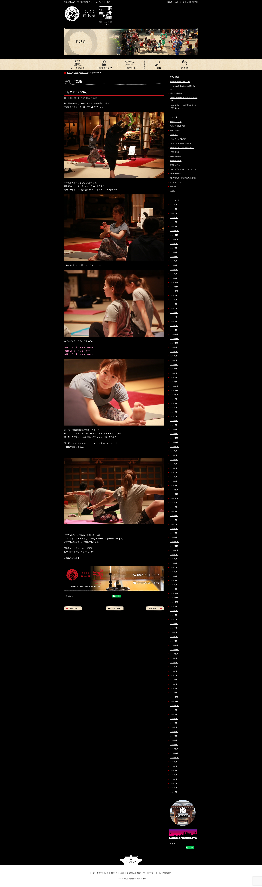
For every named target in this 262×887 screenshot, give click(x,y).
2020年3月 (174, 529)
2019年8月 (174, 559)
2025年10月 (174, 239)
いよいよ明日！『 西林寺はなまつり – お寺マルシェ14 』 (184, 106)
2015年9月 (174, 762)
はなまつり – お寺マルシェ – (180, 143)
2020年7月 (174, 511)
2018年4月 (174, 628)
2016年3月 (174, 736)
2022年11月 (174, 390)
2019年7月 (174, 563)
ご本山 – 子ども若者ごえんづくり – (183, 169)
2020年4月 (174, 524)
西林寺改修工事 (175, 156)
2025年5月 (174, 261)
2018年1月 (174, 641)
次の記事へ (155, 608)
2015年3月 (174, 788)
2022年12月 (174, 386)
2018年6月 (174, 619)
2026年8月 (174, 205)
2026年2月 (174, 222)
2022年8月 (174, 403)
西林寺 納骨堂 (175, 130)
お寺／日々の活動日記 (178, 139)
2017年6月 (174, 671)
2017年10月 (174, 654)
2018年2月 (174, 637)
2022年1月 (174, 434)
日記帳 (169, 2)
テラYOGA (84, 73)
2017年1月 (174, 693)
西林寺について (104, 64)
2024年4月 (174, 317)
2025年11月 (174, 235)
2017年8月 (174, 663)
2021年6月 (174, 464)
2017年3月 (174, 684)
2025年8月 (174, 248)
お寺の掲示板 (174, 152)
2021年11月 (174, 442)
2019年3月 (174, 580)
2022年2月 (174, 429)
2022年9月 (174, 399)
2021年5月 (174, 468)
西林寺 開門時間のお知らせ (180, 82)
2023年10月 (174, 343)
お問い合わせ (152, 873)
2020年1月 (174, 537)
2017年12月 (174, 645)
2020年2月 (174, 533)
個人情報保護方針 (191, 2)
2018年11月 (174, 598)
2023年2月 (174, 378)
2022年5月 (174, 416)
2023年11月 (174, 339)
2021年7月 (174, 460)
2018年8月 (174, 611)
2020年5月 (174, 520)
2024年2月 (174, 326)
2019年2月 (174, 585)
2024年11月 (174, 287)
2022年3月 (174, 425)
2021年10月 (174, 447)
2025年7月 (174, 252)
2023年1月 (174, 382)
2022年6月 (174, 412)
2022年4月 (174, 421)
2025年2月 (174, 274)
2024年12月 (174, 283)
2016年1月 (174, 745)
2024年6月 (174, 308)
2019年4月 (174, 576)
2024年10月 (174, 291)
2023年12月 (174, 334)
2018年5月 (174, 624)
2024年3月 (174, 321)
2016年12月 (174, 697)
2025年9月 (174, 244)
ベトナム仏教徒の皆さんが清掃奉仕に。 (183, 87)
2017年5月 (174, 675)
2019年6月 (174, 568)
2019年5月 (174, 572)
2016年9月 (174, 710)
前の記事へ (73, 608)
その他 (94, 98)
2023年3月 (174, 373)
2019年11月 (174, 546)
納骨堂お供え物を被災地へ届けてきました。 (183, 99)
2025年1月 (174, 278)
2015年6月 (174, 775)
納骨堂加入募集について (184, 64)
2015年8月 (174, 766)
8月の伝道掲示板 (176, 93)
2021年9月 (174, 451)
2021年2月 (174, 481)
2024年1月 (174, 330)
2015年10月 (174, 758)
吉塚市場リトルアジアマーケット (182, 148)
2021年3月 (174, 477)
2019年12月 (174, 542)
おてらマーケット (176, 182)
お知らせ (178, 2)
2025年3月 (174, 270)
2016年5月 (174, 727)
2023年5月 (174, 365)
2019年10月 (174, 550)
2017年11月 (174, 650)
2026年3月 (174, 218)
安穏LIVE (173, 187)
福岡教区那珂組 (175, 174)
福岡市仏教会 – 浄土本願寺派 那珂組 (183, 178)
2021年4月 (174, 473)
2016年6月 (174, 723)
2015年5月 (174, 779)
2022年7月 (174, 408)
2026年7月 (174, 209)
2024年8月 (174, 300)
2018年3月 (174, 632)
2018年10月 (174, 602)
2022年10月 (174, 395)
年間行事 (131, 64)
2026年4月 (174, 213)
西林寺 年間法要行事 (177, 126)
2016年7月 (174, 719)
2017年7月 (174, 667)
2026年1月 (174, 226)
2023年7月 (174, 356)
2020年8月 (174, 507)
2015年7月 (174, 770)
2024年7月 (174, 304)
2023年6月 (174, 360)
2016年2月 (174, 740)
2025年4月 (174, 265)
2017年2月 (174, 688)
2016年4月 (174, 732)
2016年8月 (174, 714)
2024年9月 (174, 295)
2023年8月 (174, 352)
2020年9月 (174, 503)
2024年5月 (174, 313)
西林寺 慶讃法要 (175, 161)
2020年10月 (174, 498)
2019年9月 (174, 555)
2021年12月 (174, 438)
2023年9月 (174, 347)
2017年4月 (174, 680)
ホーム (69, 73)
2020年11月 (174, 494)
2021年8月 (174, 455)
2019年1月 (174, 589)
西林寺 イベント (175, 122)
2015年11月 (174, 753)
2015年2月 (174, 792)
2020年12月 (174, 490)
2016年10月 (174, 706)
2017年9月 (174, 658)
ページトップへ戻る (131, 859)
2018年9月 (174, 606)
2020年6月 (174, 516)
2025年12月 (174, 231)
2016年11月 (174, 701)
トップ (77, 64)
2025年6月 (174, 257)
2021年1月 (174, 485)
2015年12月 (174, 749)
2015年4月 (174, 783)
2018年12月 (174, 593)
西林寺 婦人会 (175, 165)
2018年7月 (174, 615)
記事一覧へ (114, 608)
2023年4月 (174, 369)
